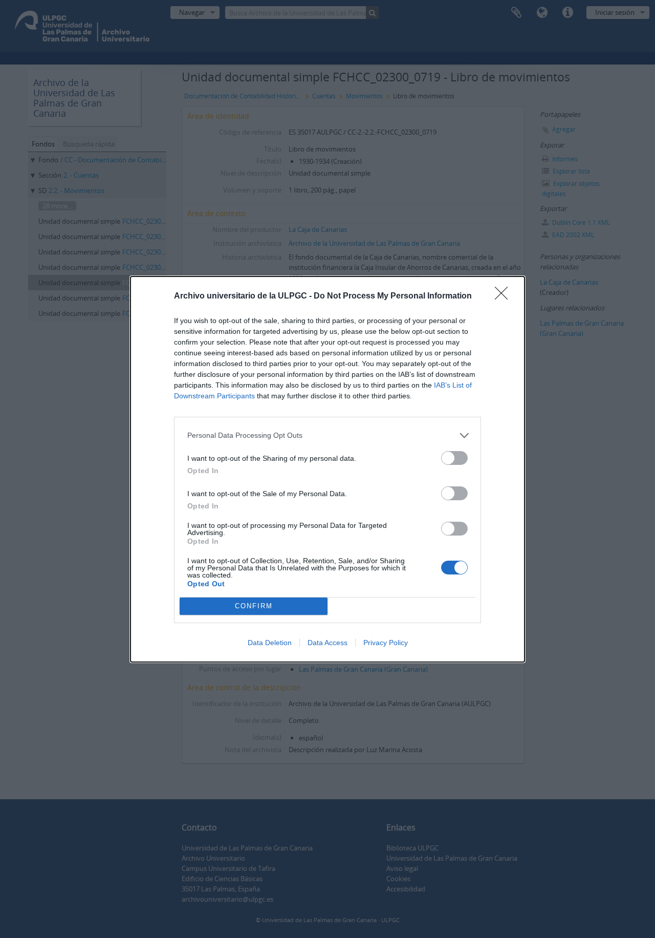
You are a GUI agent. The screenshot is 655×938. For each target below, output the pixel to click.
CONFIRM (254, 606)
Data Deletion (270, 642)
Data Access (327, 642)
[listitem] (327, 435)
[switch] (454, 458)
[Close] (504, 296)
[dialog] (327, 469)
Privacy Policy (385, 642)
